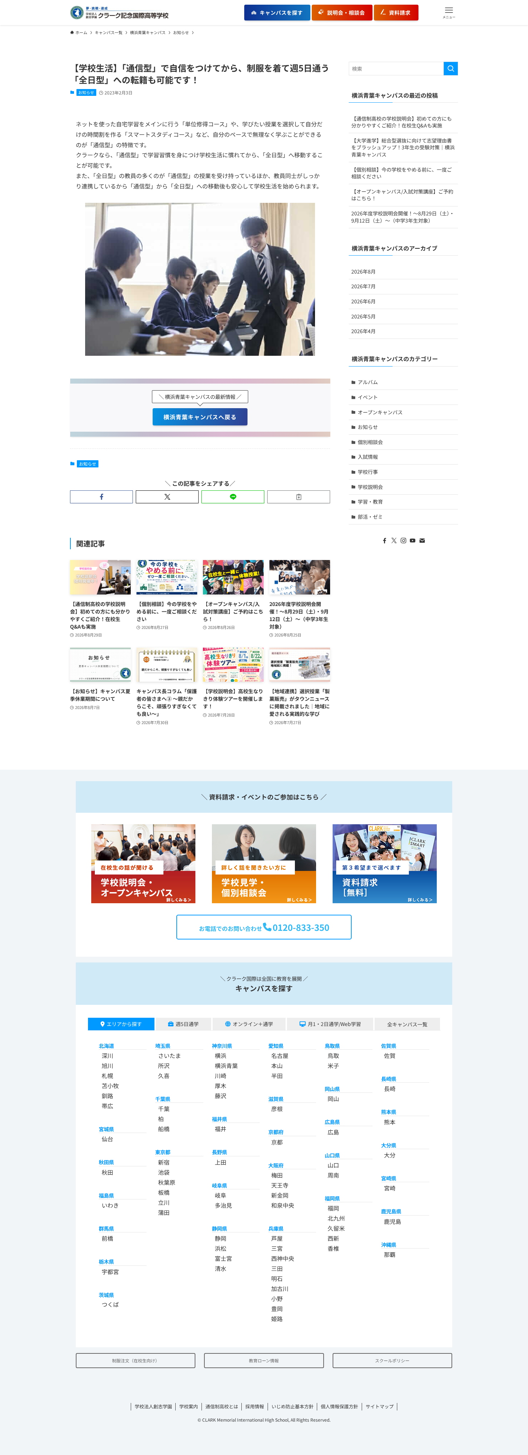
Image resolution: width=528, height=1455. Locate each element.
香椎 (333, 1248)
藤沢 (220, 1095)
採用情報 (254, 1406)
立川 (164, 1202)
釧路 (107, 1095)
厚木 (220, 1085)
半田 (277, 1075)
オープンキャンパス (380, 412)
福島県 (106, 1195)
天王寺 (279, 1185)
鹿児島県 (391, 1211)
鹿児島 (392, 1221)
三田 (277, 1268)
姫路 (277, 1318)
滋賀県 (275, 1098)
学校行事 (368, 471)
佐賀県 (388, 1045)
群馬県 (106, 1228)
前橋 (107, 1238)
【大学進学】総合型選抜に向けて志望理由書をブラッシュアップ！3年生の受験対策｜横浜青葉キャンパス (403, 147)
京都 (277, 1142)
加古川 (279, 1288)
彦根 (277, 1108)
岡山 (333, 1098)
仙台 (107, 1138)
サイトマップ (380, 1406)
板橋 (164, 1192)
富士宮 (223, 1258)
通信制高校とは (221, 1406)
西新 (333, 1238)
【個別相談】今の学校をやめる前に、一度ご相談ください (401, 173)
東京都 (162, 1152)
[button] (449, 12)
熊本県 (388, 1111)
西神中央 (282, 1258)
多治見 (223, 1205)
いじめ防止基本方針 (293, 1406)
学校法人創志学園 (153, 1406)
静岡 (220, 1238)
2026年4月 (363, 331)
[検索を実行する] (451, 68)
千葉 (164, 1108)
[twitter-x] (394, 540)
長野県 (219, 1152)
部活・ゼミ (370, 516)
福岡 (333, 1208)
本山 (277, 1065)
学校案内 (188, 1406)
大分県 (388, 1145)
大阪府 (275, 1165)
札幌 (107, 1075)
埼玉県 (162, 1045)
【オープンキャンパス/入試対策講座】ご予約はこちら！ (402, 195)
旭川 (107, 1065)
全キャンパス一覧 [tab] (407, 1024)
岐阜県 (219, 1185)
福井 (220, 1128)
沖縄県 (388, 1244)
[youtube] (412, 540)
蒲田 (164, 1212)
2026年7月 (363, 286)
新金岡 (279, 1195)
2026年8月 (363, 271)
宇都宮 (110, 1271)
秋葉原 (166, 1182)
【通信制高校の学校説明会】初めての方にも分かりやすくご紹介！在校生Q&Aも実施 (401, 122)
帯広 (107, 1105)
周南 (333, 1175)
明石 (277, 1278)
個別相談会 (370, 442)
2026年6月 (363, 301)
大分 (389, 1155)
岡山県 (332, 1088)
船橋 (164, 1128)
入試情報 (368, 456)
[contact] (422, 540)
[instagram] (403, 540)
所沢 (164, 1065)
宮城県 (106, 1129)
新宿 (164, 1162)
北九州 (336, 1218)
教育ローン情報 (264, 1360)
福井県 (219, 1119)
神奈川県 (222, 1045)
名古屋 (279, 1055)
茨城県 (106, 1294)
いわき (110, 1205)
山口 (333, 1165)
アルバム (368, 382)
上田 (220, 1162)
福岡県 (332, 1198)
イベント (368, 397)
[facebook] (384, 540)
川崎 (220, 1075)
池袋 (164, 1172)
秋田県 (106, 1162)
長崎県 (388, 1078)
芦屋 (277, 1238)
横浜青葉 (226, 1065)
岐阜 (220, 1195)
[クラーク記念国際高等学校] (119, 12)
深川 (107, 1055)
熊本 (389, 1122)
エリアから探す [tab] (124, 1023)
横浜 (220, 1055)
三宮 (277, 1248)
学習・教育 (370, 501)
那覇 (389, 1254)
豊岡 (277, 1308)
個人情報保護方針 (339, 1406)
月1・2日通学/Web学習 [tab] (334, 1023)
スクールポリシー (392, 1360)
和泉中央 (282, 1205)
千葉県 (162, 1098)
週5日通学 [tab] (187, 1023)
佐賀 (389, 1055)
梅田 (277, 1175)
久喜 (164, 1075)
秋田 (107, 1172)
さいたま (169, 1055)
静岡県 (219, 1228)
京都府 (275, 1131)
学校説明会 (370, 486)
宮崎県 (388, 1178)
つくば (110, 1304)
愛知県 (275, 1045)
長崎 (389, 1088)
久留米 (336, 1228)
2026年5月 (363, 316)
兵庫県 (275, 1228)
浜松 (220, 1248)
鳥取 (333, 1055)
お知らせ (86, 92)
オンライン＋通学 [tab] (253, 1023)
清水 (220, 1268)
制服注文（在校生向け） (135, 1360)
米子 (333, 1065)
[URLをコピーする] (298, 496)
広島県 (332, 1121)
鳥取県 (332, 1045)
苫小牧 (110, 1085)
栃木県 (106, 1261)
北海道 (106, 1045)
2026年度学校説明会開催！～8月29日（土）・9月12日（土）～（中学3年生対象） (402, 217)
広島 (333, 1132)
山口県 (332, 1155)
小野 (277, 1298)
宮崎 (389, 1188)
